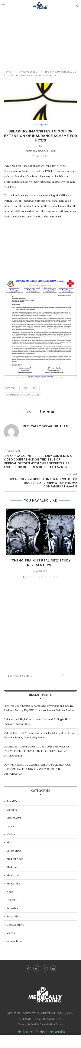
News (10, 891)
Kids (9, 842)
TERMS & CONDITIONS (47, 1018)
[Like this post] (33, 411)
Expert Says (14, 817)
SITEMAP (25, 1018)
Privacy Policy (65, 1013)
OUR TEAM (48, 1013)
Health (11, 834)
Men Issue (13, 875)
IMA (35, 388)
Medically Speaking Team (40, 150)
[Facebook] (28, 968)
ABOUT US (13, 1013)
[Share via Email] (52, 411)
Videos (11, 933)
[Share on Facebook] (40, 411)
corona (10, 388)
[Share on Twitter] (44, 411)
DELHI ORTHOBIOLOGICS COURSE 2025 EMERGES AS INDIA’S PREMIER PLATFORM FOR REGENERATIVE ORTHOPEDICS (36, 751)
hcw (24, 388)
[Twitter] (36, 968)
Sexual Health (15, 916)
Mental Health (15, 883)
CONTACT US (31, 1013)
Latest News (14, 850)
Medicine (12, 867)
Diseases (12, 809)
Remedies (12, 908)
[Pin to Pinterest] (48, 411)
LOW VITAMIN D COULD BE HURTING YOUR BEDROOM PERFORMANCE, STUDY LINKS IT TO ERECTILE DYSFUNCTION (38, 769)
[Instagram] (45, 968)
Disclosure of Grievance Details (40, 1031)
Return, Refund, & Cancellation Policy (40, 1024)
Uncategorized (28, 71)
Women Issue (14, 941)
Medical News (15, 859)
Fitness (11, 826)
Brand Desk (13, 801)
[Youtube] (53, 968)
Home (7, 71)
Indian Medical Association (22, 394)
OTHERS (12, 900)
